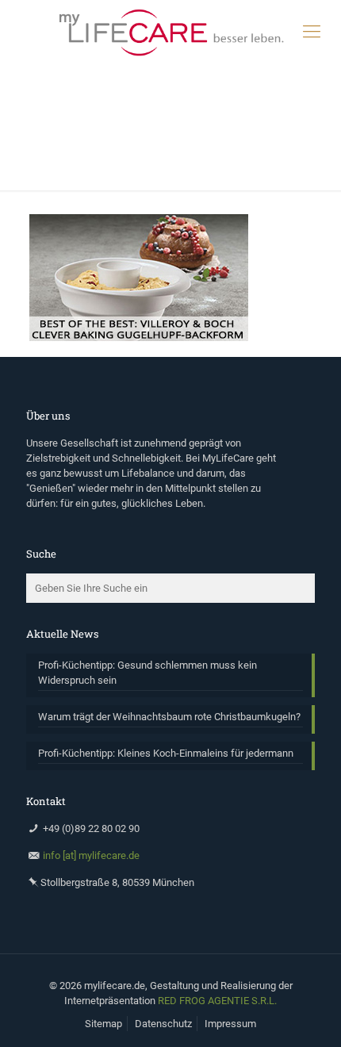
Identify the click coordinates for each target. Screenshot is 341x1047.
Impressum (230, 1024)
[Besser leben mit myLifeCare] (170, 32)
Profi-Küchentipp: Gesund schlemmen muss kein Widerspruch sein (147, 672)
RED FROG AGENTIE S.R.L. (217, 1001)
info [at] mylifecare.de (91, 855)
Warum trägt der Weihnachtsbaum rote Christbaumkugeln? (169, 717)
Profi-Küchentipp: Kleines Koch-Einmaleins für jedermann (165, 753)
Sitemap (103, 1024)
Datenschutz (163, 1024)
